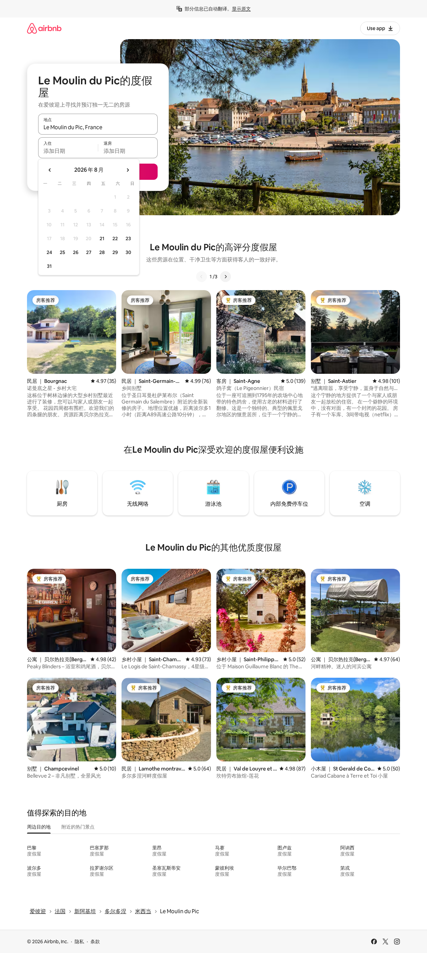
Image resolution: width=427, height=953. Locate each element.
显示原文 (241, 9)
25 (62, 252)
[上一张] (201, 276)
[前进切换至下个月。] (128, 170)
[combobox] (98, 127)
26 (75, 252)
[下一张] (225, 276)
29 (115, 252)
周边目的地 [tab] (39, 827)
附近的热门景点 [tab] (78, 827)
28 (102, 252)
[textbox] (68, 151)
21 (102, 238)
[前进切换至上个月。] (50, 170)
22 (115, 238)
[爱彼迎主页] (44, 28)
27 (88, 252)
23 (128, 238)
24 (49, 252)
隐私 (79, 941)
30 (128, 252)
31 (49, 266)
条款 (95, 941)
